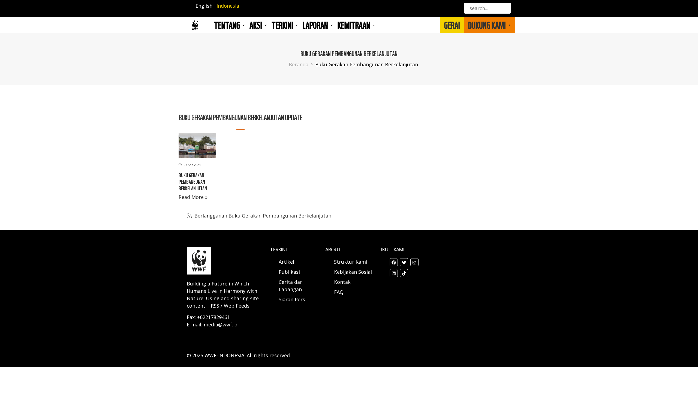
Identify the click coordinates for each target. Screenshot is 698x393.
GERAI (452, 25)
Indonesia (227, 5)
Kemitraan (354, 25)
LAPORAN (315, 25)
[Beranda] (194, 25)
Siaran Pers (292, 299)
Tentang (227, 25)
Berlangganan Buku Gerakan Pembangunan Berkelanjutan (262, 215)
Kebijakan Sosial (353, 272)
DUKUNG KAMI (487, 25)
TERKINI (282, 25)
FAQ (339, 292)
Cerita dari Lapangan (291, 286)
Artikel (287, 261)
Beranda (298, 64)
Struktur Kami (350, 261)
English (203, 5)
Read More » (193, 197)
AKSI (255, 25)
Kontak (342, 282)
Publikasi (289, 272)
